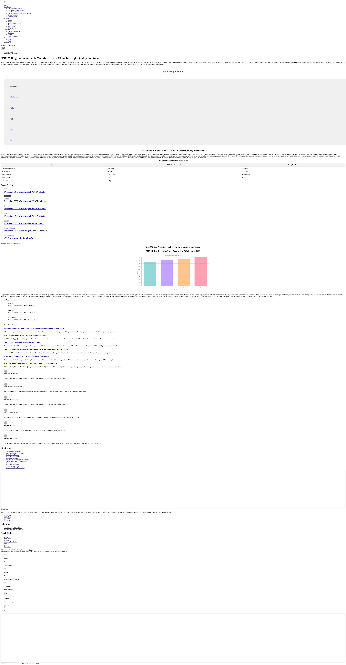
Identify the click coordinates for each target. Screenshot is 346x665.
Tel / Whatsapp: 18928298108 (13, 528)
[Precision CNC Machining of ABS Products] (6, 221)
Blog (9, 39)
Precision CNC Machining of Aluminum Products (22, 319)
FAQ (9, 41)
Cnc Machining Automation (14, 451)
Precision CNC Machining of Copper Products (21, 312)
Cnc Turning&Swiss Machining (15, 453)
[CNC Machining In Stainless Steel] (9, 235)
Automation (11, 26)
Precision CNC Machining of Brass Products (21, 305)
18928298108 (8, 565)
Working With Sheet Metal (21, 551)
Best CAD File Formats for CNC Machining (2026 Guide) (25, 335)
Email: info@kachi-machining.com (14, 529)
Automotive (11, 25)
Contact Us (7, 42)
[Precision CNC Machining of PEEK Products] (6, 206)
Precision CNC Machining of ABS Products (24, 223)
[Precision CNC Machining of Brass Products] (10, 303)
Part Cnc (38, 551)
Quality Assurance (13, 36)
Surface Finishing (13, 15)
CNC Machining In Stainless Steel (20, 238)
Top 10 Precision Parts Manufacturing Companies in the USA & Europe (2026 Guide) (36, 349)
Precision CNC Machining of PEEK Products (25, 208)
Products (6, 18)
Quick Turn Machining (12, 464)
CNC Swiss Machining (14, 12)
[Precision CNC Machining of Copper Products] (11, 310)
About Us (7, 29)
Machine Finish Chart (7, 551)
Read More (8, 195)
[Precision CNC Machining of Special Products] (9, 228)
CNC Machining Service (15, 8)
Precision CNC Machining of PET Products (24, 192)
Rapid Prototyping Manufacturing (15, 468)
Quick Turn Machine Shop (13, 456)
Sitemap (31, 550)
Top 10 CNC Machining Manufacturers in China (22, 342)
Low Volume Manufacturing (16, 10)
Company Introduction (14, 31)
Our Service (7, 7)
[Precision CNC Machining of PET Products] (6, 188)
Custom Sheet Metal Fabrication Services (19, 13)
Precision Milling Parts (12, 466)
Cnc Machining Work (48, 551)
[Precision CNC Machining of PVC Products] (6, 213)
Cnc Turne (33, 551)
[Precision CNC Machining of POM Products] (6, 199)
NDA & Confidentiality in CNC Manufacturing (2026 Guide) (26, 356)
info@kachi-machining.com (12, 579)
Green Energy (12, 28)
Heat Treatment (12, 16)
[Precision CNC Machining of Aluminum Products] (11, 317)
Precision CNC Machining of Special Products (25, 231)
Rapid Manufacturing (61, 551)
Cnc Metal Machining (12, 458)
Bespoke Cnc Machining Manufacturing (17, 459)
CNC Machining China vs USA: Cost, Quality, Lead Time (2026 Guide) (30, 363)
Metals (10, 20)
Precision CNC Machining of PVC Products (24, 216)
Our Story (11, 33)
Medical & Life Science (14, 23)
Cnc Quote (9, 463)
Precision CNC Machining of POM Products (25, 201)
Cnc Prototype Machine (12, 455)
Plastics (10, 21)
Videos (10, 34)
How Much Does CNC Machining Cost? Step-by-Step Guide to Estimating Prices (34, 328)
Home (6, 5)
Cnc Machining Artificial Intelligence (16, 461)
